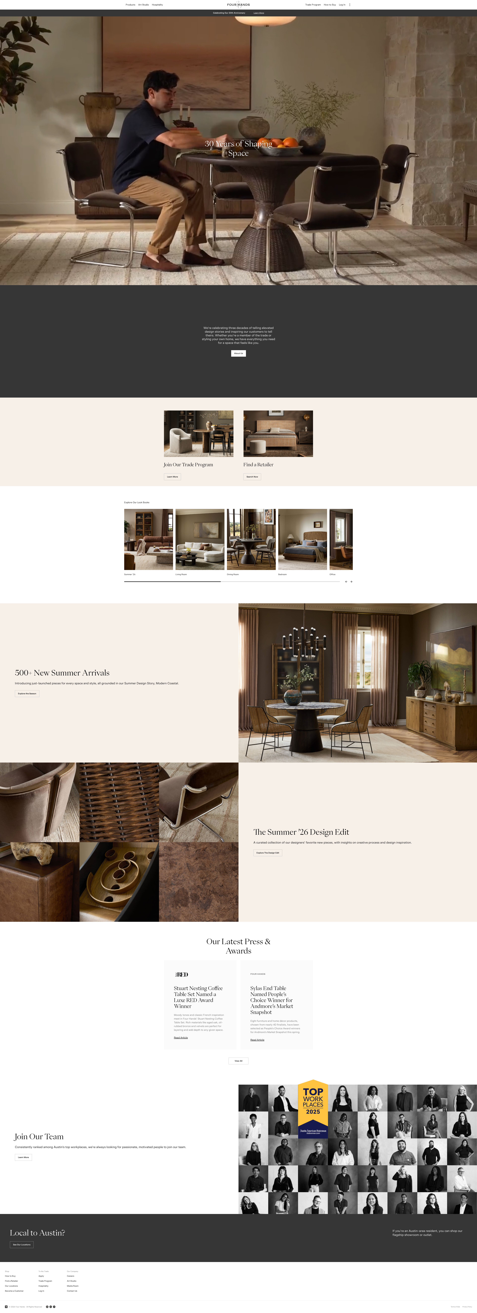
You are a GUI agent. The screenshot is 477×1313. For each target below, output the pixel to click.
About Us (238, 353)
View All (238, 1061)
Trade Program (45, 1281)
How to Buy (10, 1276)
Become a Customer (14, 1291)
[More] (350, 4)
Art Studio (71, 1281)
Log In (41, 1291)
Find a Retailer (11, 1281)
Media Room (73, 1286)
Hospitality (43, 1286)
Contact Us (72, 1291)
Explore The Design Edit (268, 853)
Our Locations (11, 1286)
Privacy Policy (467, 1307)
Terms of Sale (455, 1307)
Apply (41, 1276)
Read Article (181, 1037)
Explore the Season (27, 693)
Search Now (252, 477)
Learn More (259, 13)
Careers (70, 1276)
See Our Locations (21, 1244)
